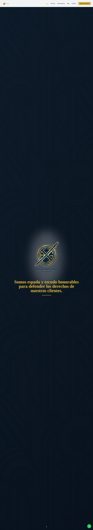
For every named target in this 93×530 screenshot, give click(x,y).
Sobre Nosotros (61, 3)
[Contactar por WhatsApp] (89, 526)
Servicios (53, 3)
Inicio (47, 3)
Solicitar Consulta (84, 3)
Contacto (74, 3)
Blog (68, 3)
